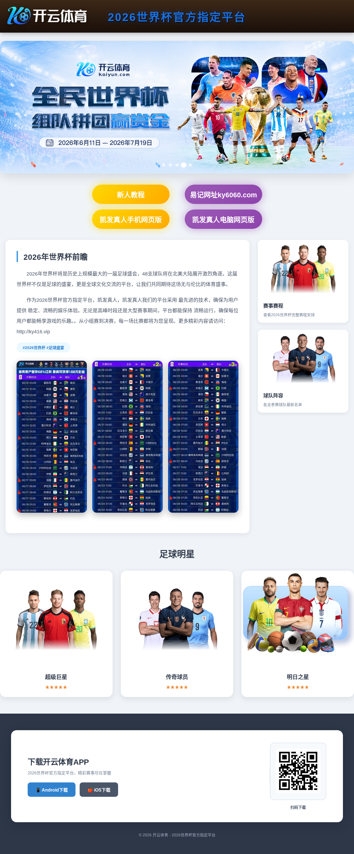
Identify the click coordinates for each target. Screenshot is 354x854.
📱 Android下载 (51, 790)
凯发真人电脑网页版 (223, 220)
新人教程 (131, 195)
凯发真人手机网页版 (131, 220)
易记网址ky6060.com (223, 195)
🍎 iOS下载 (98, 790)
